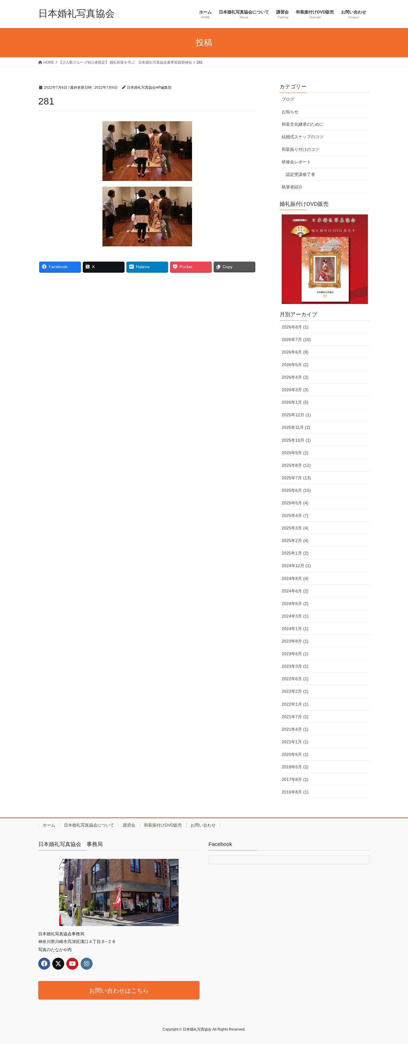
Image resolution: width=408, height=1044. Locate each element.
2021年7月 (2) (295, 716)
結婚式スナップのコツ (302, 136)
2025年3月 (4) (295, 528)
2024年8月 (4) (295, 578)
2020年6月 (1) (295, 754)
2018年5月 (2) (295, 766)
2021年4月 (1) (295, 729)
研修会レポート (296, 161)
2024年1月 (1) (295, 628)
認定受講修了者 (300, 174)
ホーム (49, 825)
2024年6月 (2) (295, 591)
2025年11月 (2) (296, 427)
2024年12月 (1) (296, 565)
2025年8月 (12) (296, 465)
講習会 (129, 825)
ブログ (288, 99)
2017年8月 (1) (295, 779)
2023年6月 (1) (295, 653)
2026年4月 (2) (295, 377)
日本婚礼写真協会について (89, 825)
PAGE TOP (393, 1007)
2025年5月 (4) (295, 502)
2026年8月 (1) (295, 327)
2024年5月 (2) (295, 603)
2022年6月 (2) (295, 678)
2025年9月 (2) (295, 452)
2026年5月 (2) (295, 364)
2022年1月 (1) (295, 704)
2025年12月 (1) (296, 414)
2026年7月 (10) (296, 339)
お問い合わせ (203, 825)
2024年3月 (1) (295, 616)
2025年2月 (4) (295, 540)
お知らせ (290, 111)
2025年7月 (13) (296, 477)
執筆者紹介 (292, 187)
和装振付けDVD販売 (163, 825)
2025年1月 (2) (295, 553)
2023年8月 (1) (295, 641)
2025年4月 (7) (295, 515)
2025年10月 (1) (296, 440)
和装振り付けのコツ (300, 149)
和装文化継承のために (302, 124)
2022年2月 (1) (295, 691)
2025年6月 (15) (296, 490)
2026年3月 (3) (295, 389)
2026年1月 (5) (295, 402)
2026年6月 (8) (295, 352)
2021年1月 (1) (295, 741)
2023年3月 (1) (295, 666)
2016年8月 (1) (295, 792)
